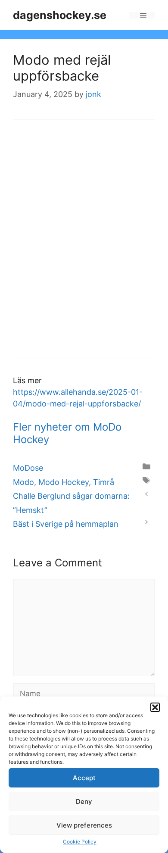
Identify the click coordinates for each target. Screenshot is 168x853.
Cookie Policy (79, 841)
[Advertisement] (84, 244)
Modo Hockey (63, 482)
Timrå (103, 482)
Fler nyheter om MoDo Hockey (67, 433)
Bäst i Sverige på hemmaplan (65, 523)
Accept (84, 778)
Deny (84, 801)
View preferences (84, 825)
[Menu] (142, 15)
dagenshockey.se (59, 15)
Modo (23, 482)
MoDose (28, 467)
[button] (155, 707)
